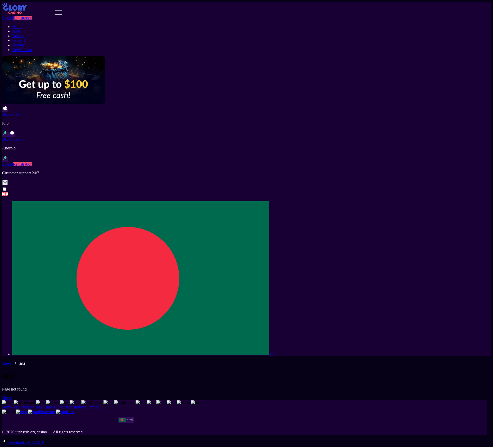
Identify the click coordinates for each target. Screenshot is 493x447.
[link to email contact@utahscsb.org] (5, 184)
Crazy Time (21, 40)
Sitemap (92, 407)
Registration (22, 18)
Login (7, 18)
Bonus (17, 36)
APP (16, 31)
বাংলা (272, 354)
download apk (25, 442)
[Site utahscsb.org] (27, 13)
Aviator (18, 45)
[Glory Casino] (246, 194)
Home (17, 26)
